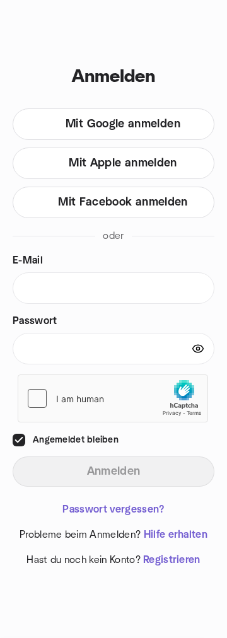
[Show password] (198, 348)
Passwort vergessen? (113, 509)
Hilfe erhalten (175, 535)
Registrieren (172, 560)
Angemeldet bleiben (76, 440)
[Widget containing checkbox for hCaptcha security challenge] (113, 398)
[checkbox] (19, 440)
